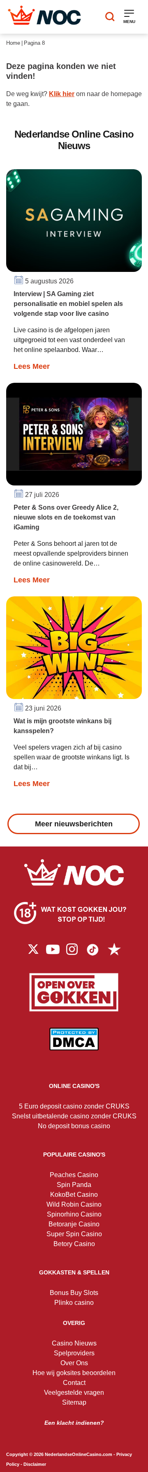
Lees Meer (32, 366)
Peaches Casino (74, 1174)
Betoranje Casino (74, 1224)
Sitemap (74, 1402)
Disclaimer (34, 1464)
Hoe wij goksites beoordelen (74, 1372)
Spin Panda (74, 1184)
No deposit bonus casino (74, 1125)
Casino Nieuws (74, 1343)
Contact (74, 1382)
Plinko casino (74, 1302)
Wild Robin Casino (74, 1204)
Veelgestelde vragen (74, 1392)
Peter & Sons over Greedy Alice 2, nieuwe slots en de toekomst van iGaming (66, 517)
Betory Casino (74, 1243)
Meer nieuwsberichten (74, 824)
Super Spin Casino (74, 1233)
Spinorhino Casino (74, 1214)
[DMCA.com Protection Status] (74, 1045)
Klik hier (61, 93)
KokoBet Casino (74, 1194)
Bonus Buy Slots (74, 1292)
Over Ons (74, 1362)
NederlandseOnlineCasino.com (78, 1454)
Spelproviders (74, 1353)
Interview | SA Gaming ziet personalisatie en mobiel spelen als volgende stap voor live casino (68, 303)
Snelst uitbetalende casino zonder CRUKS (74, 1116)
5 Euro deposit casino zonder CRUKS (74, 1106)
